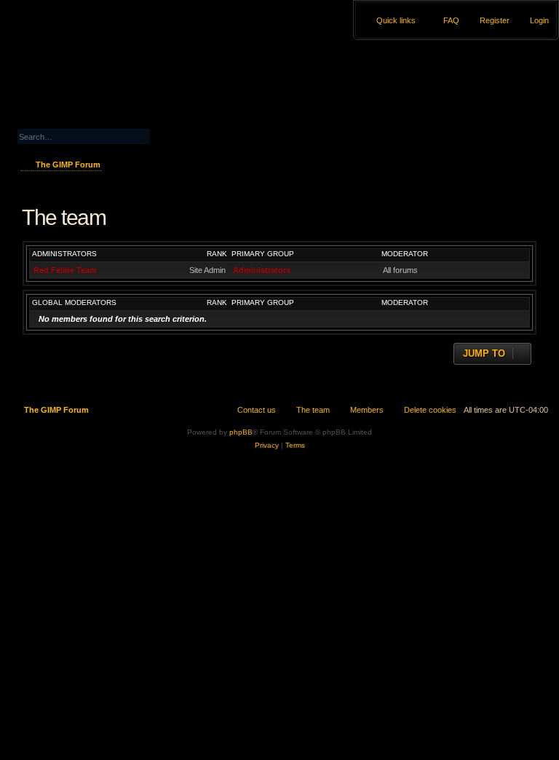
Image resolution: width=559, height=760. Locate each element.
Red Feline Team (65, 270)
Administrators (64, 254)
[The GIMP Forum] (81, 40)
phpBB (241, 432)
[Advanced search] (116, 122)
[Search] (179, 135)
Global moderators (74, 302)
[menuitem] (533, 20)
